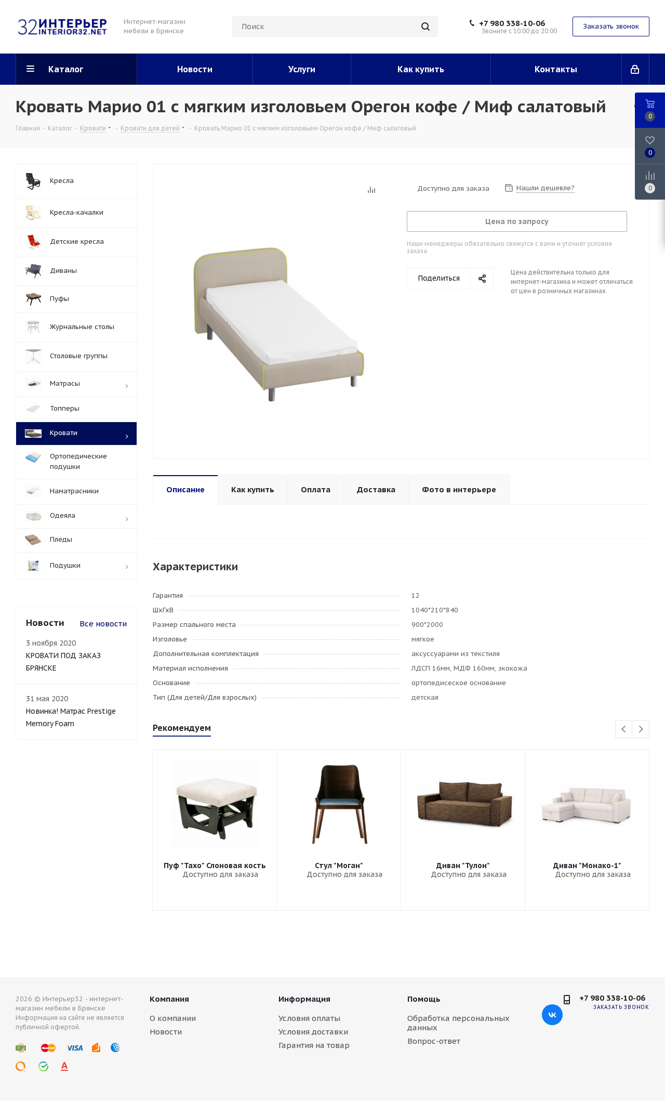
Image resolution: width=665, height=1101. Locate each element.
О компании (173, 1018)
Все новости (103, 623)
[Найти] (425, 26)
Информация (304, 999)
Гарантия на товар (314, 1045)
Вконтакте (552, 1014)
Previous (624, 729)
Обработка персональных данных (458, 1022)
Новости (166, 1032)
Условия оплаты (309, 1018)
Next (640, 729)
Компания (169, 999)
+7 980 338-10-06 (512, 23)
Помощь (424, 999)
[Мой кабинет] (635, 69)
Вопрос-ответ (433, 1041)
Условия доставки (313, 1032)
